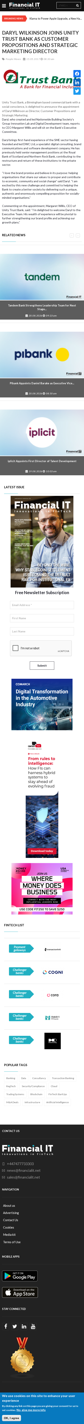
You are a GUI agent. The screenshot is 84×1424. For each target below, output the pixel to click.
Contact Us (10, 1220)
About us (9, 1205)
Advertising (11, 1213)
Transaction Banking (63, 1078)
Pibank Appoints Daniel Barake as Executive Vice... (42, 383)
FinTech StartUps (58, 1094)
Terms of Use (12, 1242)
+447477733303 (20, 1163)
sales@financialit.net (23, 1177)
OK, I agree (11, 1418)
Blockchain (36, 1094)
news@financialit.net (24, 1170)
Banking (10, 1078)
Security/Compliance (33, 1086)
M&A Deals (12, 1102)
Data (23, 1078)
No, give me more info (31, 1410)
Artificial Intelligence (57, 1102)
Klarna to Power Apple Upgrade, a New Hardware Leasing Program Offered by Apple (56, 18)
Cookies (8, 1227)
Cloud (54, 1086)
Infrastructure (32, 1102)
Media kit (9, 1234)
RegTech (11, 1086)
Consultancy (39, 1078)
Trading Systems (15, 1094)
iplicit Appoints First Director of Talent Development (42, 461)
